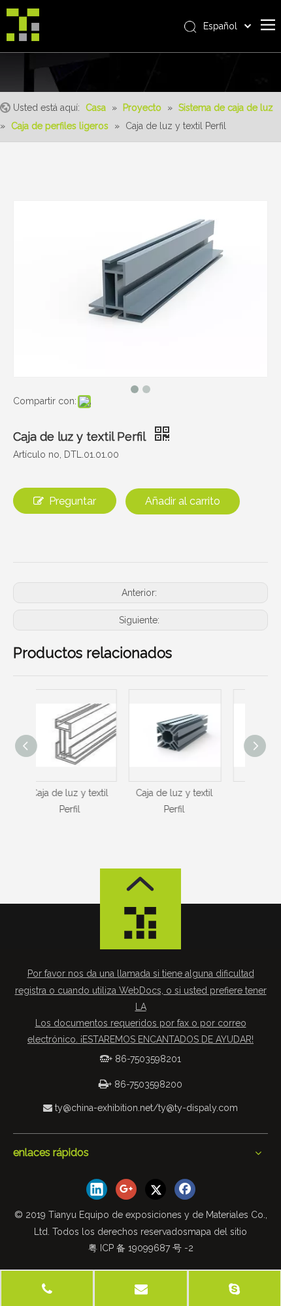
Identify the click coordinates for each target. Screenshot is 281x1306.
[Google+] (126, 1189)
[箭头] (140, 883)
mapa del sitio (217, 1231)
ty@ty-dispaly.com (198, 1108)
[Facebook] (184, 1189)
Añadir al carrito (182, 501)
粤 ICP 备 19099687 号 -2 (140, 1248)
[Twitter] (155, 1189)
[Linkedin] (96, 1189)
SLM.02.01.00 (223, 793)
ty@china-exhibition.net (104, 1108)
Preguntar (72, 501)
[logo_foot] (140, 926)
